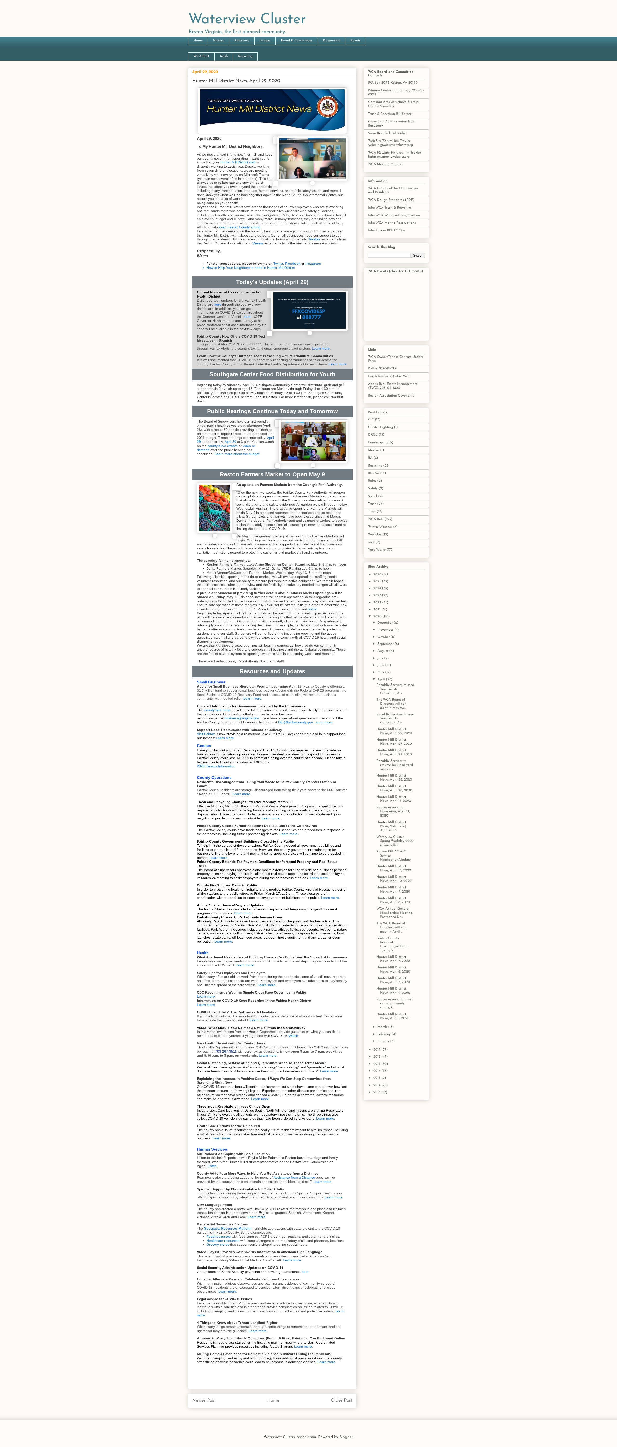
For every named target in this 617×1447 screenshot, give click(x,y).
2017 (377, 1064)
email (219, 718)
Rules (372, 481)
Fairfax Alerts (220, 348)
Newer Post (204, 1400)
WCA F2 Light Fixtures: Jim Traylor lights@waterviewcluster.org (394, 155)
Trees (372, 511)
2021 (377, 609)
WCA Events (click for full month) (395, 271)
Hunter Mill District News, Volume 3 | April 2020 (391, 826)
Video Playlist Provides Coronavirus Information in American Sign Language (259, 1252)
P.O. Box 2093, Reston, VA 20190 (393, 83)
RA (370, 458)
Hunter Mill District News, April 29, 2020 (394, 731)
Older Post (342, 1400)
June (381, 665)
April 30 (230, 442)
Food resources (219, 1236)
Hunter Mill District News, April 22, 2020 (394, 778)
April (381, 679)
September (386, 644)
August (383, 651)
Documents (331, 40)
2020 (377, 616)
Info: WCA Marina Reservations (392, 223)
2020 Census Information (216, 766)
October (384, 637)
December (385, 623)
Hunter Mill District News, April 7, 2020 (393, 959)
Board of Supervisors (220, 870)
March (382, 1027)
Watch (293, 1036)
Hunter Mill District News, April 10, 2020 (394, 879)
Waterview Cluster (247, 20)
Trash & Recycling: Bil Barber (389, 114)
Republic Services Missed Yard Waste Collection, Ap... (395, 689)
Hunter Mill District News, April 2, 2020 (393, 991)
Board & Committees (297, 40)
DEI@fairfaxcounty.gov (295, 722)
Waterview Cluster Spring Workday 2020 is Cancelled (395, 841)
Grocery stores (218, 1244)
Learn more (321, 348)
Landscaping (378, 442)
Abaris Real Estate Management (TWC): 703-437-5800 (392, 386)
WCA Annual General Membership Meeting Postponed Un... (394, 913)
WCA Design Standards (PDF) (391, 200)
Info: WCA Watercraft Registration (394, 215)
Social (372, 496)
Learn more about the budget (237, 454)
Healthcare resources (223, 1241)
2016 (377, 1071)
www (371, 542)
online (312, 609)
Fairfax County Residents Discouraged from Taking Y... (391, 944)
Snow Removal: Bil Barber (387, 133)
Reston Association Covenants (391, 396)
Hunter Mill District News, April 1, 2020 (392, 1016)
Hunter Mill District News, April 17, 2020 (393, 799)
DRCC (373, 435)
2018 (377, 1057)
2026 (377, 574)
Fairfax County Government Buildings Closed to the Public (245, 841)
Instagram (313, 263)
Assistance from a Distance (294, 1177)
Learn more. (227, 1291)
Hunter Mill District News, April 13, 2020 (393, 868)
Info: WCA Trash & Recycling (389, 208)
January (383, 1041)
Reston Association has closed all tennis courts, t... (394, 1003)
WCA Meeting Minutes (385, 164)
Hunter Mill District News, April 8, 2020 (393, 900)
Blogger (346, 1437)
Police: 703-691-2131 (382, 368)
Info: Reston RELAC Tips (386, 230)
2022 (377, 602)
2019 (377, 1050)
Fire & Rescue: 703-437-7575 (388, 376)
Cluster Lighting (380, 427)
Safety (373, 488)
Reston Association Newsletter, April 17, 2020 (393, 812)
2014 (377, 1085)
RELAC (373, 473)
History (218, 40)
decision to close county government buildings (264, 897)
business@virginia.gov (242, 718)
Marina (373, 450)
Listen (212, 1166)
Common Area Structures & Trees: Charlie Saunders (393, 104)
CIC (371, 419)
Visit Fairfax (206, 734)
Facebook (292, 263)
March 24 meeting (215, 878)
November (385, 630)
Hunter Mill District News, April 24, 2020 (394, 752)
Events (355, 40)
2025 (377, 581)
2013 (377, 1092)
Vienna (257, 243)
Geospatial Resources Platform (227, 1228)
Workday (375, 534)
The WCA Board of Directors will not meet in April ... (391, 927)
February (384, 1034)
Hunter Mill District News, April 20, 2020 (394, 788)
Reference (242, 40)
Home (198, 40)
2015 (377, 1078)
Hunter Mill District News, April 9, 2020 (393, 889)
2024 (377, 588)
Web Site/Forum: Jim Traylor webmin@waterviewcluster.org (390, 143)
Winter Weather (380, 527)
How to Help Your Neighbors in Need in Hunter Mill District (251, 268)
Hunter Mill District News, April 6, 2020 (393, 970)
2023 (377, 595)
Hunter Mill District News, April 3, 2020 (393, 980)
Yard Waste (377, 550)
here (217, 304)
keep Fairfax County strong (239, 227)
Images (265, 40)
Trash (224, 56)
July (380, 658)
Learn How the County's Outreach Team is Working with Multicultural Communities (265, 356)
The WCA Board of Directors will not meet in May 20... (391, 704)
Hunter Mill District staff (237, 162)
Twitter (278, 263)
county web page (217, 710)
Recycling (245, 56)
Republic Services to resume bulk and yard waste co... (394, 765)
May (381, 672)
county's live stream (223, 446)
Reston (314, 239)
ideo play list (215, 1256)
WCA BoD (201, 56)
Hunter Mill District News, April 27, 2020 (394, 742)
